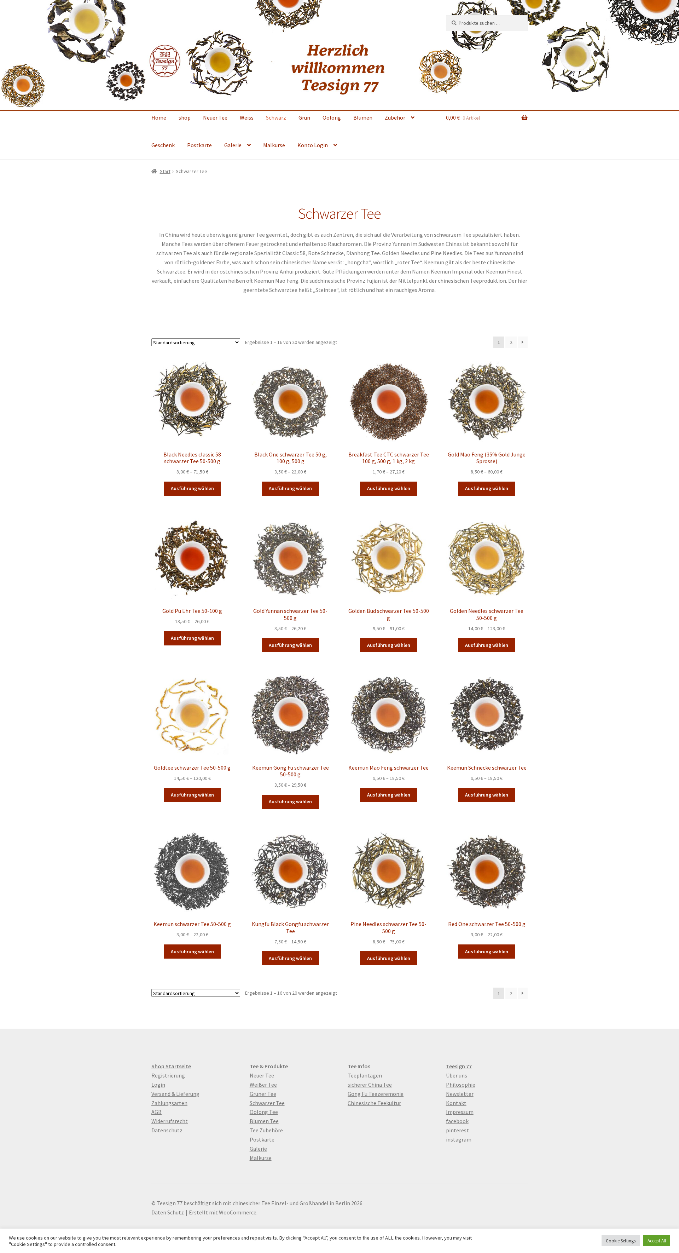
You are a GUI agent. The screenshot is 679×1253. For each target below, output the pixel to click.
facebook (457, 1121)
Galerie (233, 145)
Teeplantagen (365, 1075)
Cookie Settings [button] (621, 1241)
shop (185, 117)
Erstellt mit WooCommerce (222, 1212)
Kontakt (456, 1103)
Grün (304, 117)
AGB (156, 1111)
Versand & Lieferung (175, 1093)
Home (158, 117)
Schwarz (276, 117)
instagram (458, 1139)
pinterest (457, 1130)
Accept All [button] (657, 1241)
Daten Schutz (167, 1212)
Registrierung (168, 1075)
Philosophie (460, 1084)
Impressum (460, 1111)
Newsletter (460, 1093)
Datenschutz (166, 1130)
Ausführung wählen (192, 488)
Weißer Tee (263, 1084)
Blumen (362, 117)
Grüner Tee (263, 1093)
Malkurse (274, 145)
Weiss (247, 117)
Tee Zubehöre (266, 1130)
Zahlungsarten (169, 1103)
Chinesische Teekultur (374, 1103)
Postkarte (199, 145)
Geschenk (163, 145)
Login (158, 1084)
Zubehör (395, 117)
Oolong (332, 117)
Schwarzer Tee (267, 1103)
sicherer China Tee (370, 1084)
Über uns (456, 1075)
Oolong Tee (264, 1111)
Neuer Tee (215, 117)
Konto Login (312, 145)
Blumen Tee (264, 1121)
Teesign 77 (459, 1066)
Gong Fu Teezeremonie (376, 1093)
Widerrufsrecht (169, 1121)
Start (165, 171)
